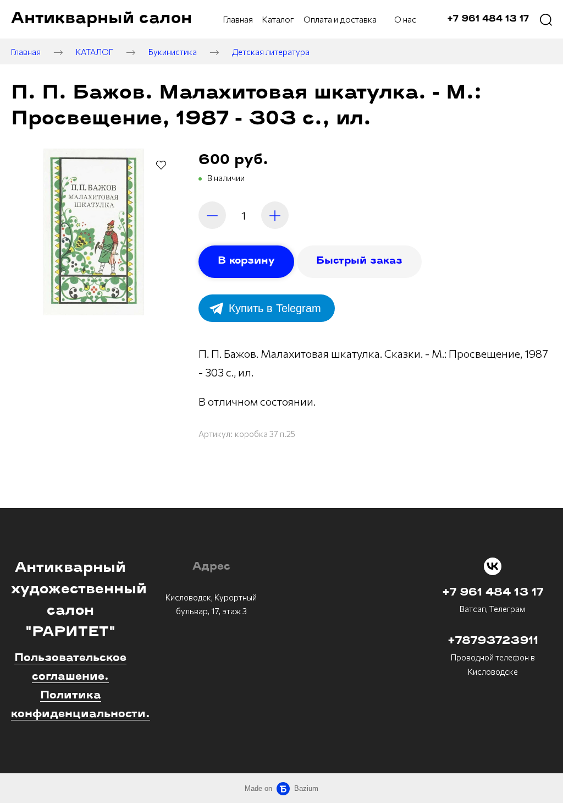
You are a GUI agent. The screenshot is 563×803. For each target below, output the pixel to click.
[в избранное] (161, 164)
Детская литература (271, 52)
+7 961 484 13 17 (492, 592)
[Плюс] (275, 215)
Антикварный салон (101, 19)
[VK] (492, 566)
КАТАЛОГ (94, 52)
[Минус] (212, 215)
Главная (26, 52)
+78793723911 (493, 641)
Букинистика (172, 52)
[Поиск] (546, 19)
